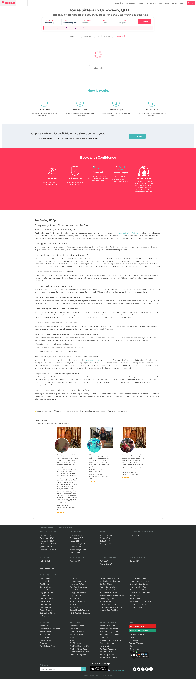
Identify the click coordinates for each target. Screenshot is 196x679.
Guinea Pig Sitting (47, 613)
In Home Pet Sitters (137, 578)
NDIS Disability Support (80, 613)
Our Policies (134, 640)
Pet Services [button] (118, 3)
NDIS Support (131, 3)
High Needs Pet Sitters (109, 578)
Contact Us (134, 649)
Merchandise (105, 646)
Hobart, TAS (45, 561)
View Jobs (104, 637)
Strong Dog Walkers (108, 587)
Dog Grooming (46, 599)
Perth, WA (104, 561)
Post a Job (137, 136)
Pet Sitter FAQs (106, 652)
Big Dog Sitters (106, 584)
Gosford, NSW (46, 547)
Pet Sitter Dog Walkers (138, 604)
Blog (160, 3)
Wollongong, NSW (48, 544)
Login (182, 3)
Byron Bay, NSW (47, 538)
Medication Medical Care (110, 581)
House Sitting (45, 590)
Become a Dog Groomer (110, 634)
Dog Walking (45, 587)
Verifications (75, 640)
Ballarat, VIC (105, 541)
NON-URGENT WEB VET (139, 631)
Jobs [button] (141, 3)
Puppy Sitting (46, 610)
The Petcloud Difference (50, 629)
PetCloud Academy (108, 649)
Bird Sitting (74, 599)
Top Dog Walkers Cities (79, 652)
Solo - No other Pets (137, 587)
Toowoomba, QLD (77, 544)
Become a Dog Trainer (109, 632)
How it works (151, 3)
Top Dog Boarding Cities (80, 646)
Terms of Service (136, 643)
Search (145, 22)
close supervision (92, 360)
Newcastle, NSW (47, 541)
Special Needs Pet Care (79, 610)
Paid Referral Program (49, 646)
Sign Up (191, 3)
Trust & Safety (45, 637)
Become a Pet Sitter (108, 626)
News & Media (46, 640)
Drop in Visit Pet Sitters (109, 604)
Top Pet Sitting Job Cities (110, 640)
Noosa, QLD (75, 541)
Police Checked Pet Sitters (111, 607)
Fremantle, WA (106, 564)
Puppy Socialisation (78, 593)
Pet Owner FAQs (77, 634)
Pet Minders (134, 596)
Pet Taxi (73, 604)
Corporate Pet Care (78, 578)
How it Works (45, 632)
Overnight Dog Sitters (138, 584)
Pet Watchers (135, 599)
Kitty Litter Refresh (77, 584)
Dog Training (75, 596)
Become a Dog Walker (109, 629)
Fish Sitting (45, 616)
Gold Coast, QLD (77, 538)
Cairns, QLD (75, 553)
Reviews (43, 643)
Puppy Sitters (105, 601)
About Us (44, 626)
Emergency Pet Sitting (139, 581)
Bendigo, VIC (105, 544)
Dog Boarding (46, 607)
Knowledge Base (136, 634)
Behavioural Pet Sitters (139, 590)
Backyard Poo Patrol (78, 581)
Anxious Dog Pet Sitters (110, 610)
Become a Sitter (171, 3)
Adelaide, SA (75, 561)
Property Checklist (77, 632)
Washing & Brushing (78, 601)
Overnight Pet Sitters (108, 590)
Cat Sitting (44, 596)
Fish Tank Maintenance (79, 587)
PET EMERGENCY (137, 626)
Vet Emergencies (107, 655)
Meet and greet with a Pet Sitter (127, 233)
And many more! (47, 568)
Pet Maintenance (77, 607)
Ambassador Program (109, 658)
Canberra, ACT (135, 535)
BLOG (151, 669)
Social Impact (45, 634)
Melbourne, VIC (106, 535)
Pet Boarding (45, 581)
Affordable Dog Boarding (140, 601)
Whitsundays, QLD (78, 550)
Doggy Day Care (47, 593)
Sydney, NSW (45, 535)
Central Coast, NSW (48, 550)
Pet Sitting (44, 584)
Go (84, 669)
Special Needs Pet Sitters (139, 593)
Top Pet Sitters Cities (78, 649)
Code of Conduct (107, 643)
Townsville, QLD (76, 547)
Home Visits (45, 601)
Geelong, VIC (105, 538)
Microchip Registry (78, 655)
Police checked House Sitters (112, 596)
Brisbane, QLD (76, 535)
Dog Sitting (45, 578)
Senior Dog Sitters (107, 599)
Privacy (132, 637)
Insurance (74, 637)
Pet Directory (75, 643)
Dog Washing (75, 590)
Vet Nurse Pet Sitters (108, 593)
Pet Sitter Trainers (136, 607)
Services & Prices (77, 626)
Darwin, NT (134, 561)
